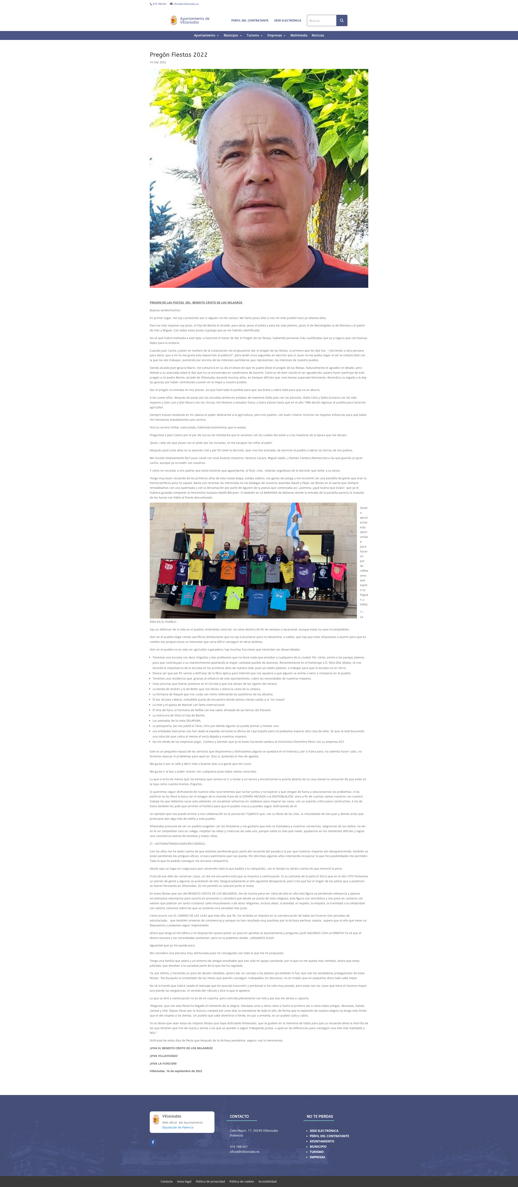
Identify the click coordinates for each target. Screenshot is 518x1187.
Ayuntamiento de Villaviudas (194, 20)
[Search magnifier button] (341, 20)
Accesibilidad (268, 1181)
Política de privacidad (210, 1181)
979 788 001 (160, 4)
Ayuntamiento (204, 35)
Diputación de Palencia (177, 1127)
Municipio (231, 35)
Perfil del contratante (250, 20)
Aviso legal (184, 1181)
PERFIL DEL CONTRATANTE (329, 1136)
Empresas (274, 35)
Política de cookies (241, 1181)
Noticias (318, 35)
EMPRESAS (317, 1157)
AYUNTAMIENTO (322, 1141)
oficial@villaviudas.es (186, 4)
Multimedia (299, 35)
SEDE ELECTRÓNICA (324, 1131)
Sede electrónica (287, 20)
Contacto (167, 1181)
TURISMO (317, 1152)
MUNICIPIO (318, 1146)
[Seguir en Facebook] (153, 1142)
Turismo (253, 35)
